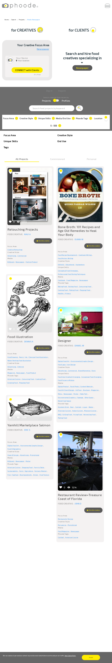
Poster (76, 394)
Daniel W (79, 345)
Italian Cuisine (77, 411)
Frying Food (77, 414)
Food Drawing (12, 357)
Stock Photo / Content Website (81, 386)
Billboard (10, 262)
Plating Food (73, 290)
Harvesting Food (89, 414)
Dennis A (28, 341)
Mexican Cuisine (90, 411)
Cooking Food (63, 290)
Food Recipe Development (67, 255)
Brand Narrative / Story (87, 371)
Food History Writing (65, 258)
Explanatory (80, 265)
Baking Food (62, 286)
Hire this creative (43, 241)
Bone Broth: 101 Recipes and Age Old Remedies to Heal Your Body (79, 230)
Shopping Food (27, 467)
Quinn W (79, 239)
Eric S (27, 430)
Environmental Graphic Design (82, 361)
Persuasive (62, 525)
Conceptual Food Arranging (68, 271)
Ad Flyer (79, 390)
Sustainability (12, 471)
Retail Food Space (64, 401)
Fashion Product (31, 262)
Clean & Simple (13, 455)
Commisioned (57, 159)
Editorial (61, 265)
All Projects (22, 159)
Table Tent (83, 394)
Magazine (11, 373)
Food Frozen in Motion (66, 380)
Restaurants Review (65, 519)
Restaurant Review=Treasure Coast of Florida (80, 496)
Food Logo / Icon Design (67, 365)
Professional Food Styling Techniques (71, 274)
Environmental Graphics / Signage (70, 397)
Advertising (11, 256)
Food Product (31, 373)
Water (91, 407)
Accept (91, 657)
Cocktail (78, 407)
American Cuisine (13, 379)
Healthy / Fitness (64, 293)
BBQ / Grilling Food (65, 414)
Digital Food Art (63, 361)
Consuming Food (85, 286)
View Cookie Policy (70, 655)
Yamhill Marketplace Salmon (28, 425)
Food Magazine (72, 280)
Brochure (86, 390)
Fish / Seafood (12, 475)
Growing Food (12, 383)
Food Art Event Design (66, 390)
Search (13, 19)
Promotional (34, 455)
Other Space (89, 397)
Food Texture (44, 475)
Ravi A (27, 234)
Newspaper (43, 49)
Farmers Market (40, 471)
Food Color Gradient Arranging (69, 377)
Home (7, 19)
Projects (22, 19)
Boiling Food (73, 286)
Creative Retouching (14, 250)
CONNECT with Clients (27, 70)
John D (78, 503)
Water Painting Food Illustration (19, 360)
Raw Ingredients (26, 475)
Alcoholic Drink (63, 407)
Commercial (22, 256)
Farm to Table (39, 467)
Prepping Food (85, 290)
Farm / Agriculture (26, 471)
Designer (64, 340)
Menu (60, 394)
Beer (72, 407)
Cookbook (61, 280)
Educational (70, 265)
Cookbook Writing (85, 255)
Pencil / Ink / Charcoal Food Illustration (33, 357)
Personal (91, 159)
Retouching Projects (22, 229)
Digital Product (63, 386)
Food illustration (20, 337)
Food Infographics (14, 449)
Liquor (85, 407)
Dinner (35, 475)
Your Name (22, 58)
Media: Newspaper (33, 19)
